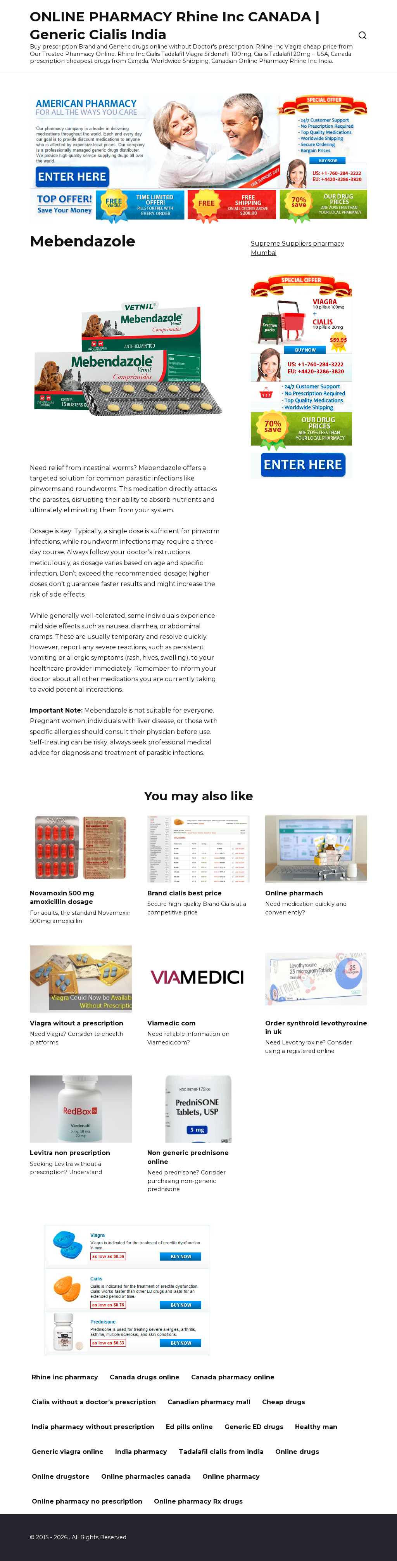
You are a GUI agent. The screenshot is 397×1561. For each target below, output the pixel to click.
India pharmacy (141, 1451)
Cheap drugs (283, 1402)
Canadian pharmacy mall (208, 1402)
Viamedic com (171, 1023)
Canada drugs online (145, 1377)
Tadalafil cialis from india (221, 1451)
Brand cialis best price (184, 893)
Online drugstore (61, 1476)
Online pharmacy (231, 1476)
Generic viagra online (68, 1451)
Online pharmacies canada (146, 1476)
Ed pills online (189, 1427)
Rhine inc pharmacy (65, 1377)
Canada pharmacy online (232, 1377)
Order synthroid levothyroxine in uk (316, 1027)
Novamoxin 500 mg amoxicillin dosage (62, 897)
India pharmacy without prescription (93, 1427)
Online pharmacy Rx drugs (198, 1501)
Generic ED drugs (253, 1427)
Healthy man (316, 1427)
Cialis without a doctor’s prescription (94, 1402)
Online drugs (297, 1451)
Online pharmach (294, 893)
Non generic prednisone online (188, 1157)
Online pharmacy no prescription (87, 1501)
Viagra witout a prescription (76, 1023)
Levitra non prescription (70, 1153)
